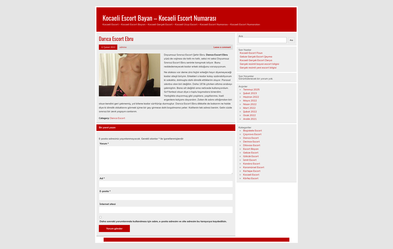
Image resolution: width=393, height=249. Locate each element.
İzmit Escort (250, 159)
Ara (241, 36)
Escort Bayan (251, 148)
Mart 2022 (249, 107)
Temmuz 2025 (251, 89)
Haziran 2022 (251, 96)
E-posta (105, 191)
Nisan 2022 (250, 104)
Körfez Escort (250, 178)
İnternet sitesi (108, 204)
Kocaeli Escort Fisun (251, 52)
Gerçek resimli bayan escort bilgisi (259, 63)
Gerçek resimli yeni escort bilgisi (258, 67)
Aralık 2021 (250, 118)
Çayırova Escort (252, 134)
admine (122, 47)
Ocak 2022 (249, 115)
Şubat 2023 (250, 93)
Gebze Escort (250, 152)
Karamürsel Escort (253, 167)
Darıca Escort (117, 118)
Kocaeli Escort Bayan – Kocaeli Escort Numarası (159, 18)
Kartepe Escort (251, 170)
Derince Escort (251, 141)
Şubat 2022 (250, 111)
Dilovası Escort (251, 145)
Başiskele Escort (252, 130)
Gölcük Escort (251, 156)
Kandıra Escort (251, 163)
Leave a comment (222, 47)
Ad (102, 178)
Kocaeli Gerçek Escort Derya (256, 60)
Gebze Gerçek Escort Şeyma (256, 56)
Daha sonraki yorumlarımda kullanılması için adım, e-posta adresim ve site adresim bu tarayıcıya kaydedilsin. (163, 221)
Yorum (104, 143)
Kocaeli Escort (251, 174)
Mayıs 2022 (250, 100)
